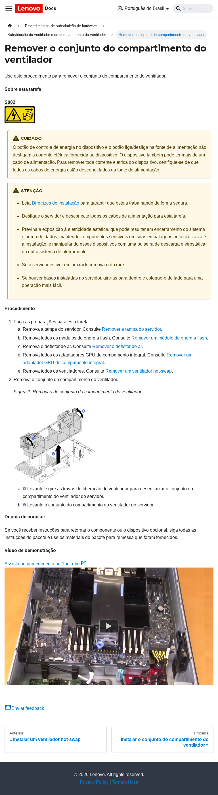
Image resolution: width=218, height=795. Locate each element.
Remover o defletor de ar (117, 346)
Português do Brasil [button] (144, 8)
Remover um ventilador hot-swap (138, 371)
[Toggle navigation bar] (9, 8)
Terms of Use (125, 782)
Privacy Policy (94, 782)
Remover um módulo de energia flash (169, 338)
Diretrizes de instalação (55, 203)
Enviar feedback (27, 708)
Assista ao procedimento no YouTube (42, 563)
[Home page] (10, 26)
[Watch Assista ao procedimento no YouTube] (109, 626)
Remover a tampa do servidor (131, 329)
